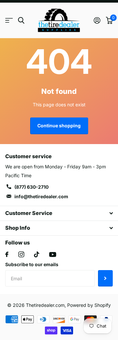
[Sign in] (96, 20)
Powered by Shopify (89, 305)
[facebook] (7, 254)
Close (59, 213)
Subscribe (105, 278)
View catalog (9, 20)
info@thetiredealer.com (41, 196)
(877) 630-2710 (31, 187)
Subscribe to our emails (31, 264)
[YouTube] (52, 254)
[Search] (21, 20)
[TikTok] (36, 254)
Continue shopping (59, 125)
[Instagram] (21, 254)
